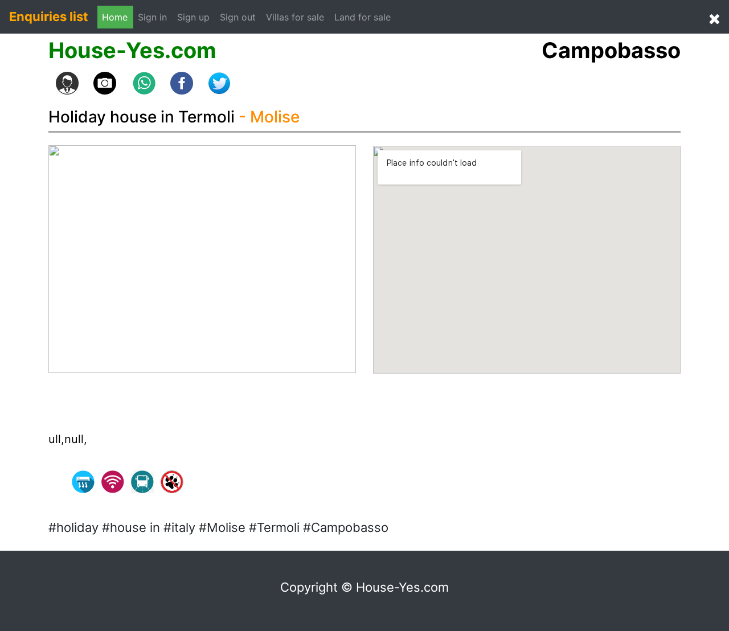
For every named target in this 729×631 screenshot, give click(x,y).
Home (115, 17)
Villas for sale (295, 17)
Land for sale (362, 17)
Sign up (193, 17)
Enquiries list (48, 16)
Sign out (238, 17)
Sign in (155, 17)
